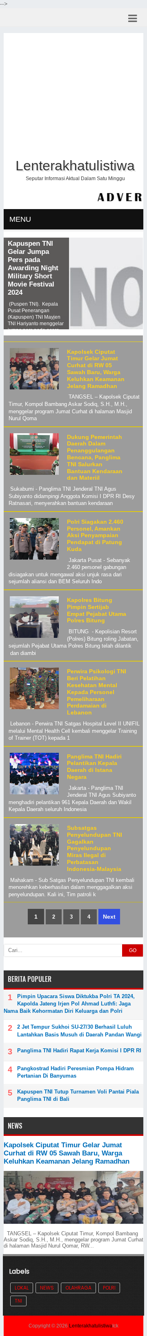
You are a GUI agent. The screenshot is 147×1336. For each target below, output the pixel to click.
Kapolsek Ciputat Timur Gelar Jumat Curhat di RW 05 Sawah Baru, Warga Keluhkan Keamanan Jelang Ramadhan (96, 368)
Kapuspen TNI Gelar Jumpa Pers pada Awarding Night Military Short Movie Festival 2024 (33, 268)
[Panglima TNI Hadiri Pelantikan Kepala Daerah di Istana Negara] (33, 794)
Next (109, 916)
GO (132, 950)
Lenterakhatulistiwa (90, 1326)
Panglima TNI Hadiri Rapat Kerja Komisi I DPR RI (79, 1050)
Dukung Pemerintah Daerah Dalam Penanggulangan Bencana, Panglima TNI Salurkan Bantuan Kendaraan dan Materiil (94, 457)
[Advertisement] (73, 94)
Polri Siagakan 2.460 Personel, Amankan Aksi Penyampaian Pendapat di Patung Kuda (95, 535)
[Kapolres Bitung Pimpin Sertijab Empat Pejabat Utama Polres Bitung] (33, 638)
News (47, 1287)
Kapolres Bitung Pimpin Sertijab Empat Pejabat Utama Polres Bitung (96, 610)
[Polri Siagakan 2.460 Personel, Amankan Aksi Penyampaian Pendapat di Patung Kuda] (33, 560)
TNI (18, 1300)
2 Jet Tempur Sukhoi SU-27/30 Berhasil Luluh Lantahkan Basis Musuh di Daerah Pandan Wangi (79, 1030)
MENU (20, 219)
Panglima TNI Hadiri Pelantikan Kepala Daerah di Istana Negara (94, 766)
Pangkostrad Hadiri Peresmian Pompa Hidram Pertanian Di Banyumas (75, 1072)
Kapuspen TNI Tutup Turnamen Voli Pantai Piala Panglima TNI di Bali (78, 1095)
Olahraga (78, 1287)
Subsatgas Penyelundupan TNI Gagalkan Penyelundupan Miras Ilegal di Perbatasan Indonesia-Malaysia (94, 848)
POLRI (109, 1287)
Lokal (22, 1287)
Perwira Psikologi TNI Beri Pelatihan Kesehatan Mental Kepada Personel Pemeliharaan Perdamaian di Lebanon (96, 692)
